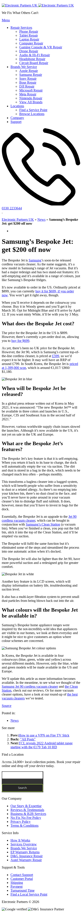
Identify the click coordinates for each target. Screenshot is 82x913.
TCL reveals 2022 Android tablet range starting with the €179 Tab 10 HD (41, 745)
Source (6, 706)
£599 (55, 356)
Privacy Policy (20, 821)
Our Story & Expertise (26, 806)
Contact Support (21, 875)
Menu (6, 20)
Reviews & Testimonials (27, 810)
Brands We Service (23, 848)
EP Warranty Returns (25, 852)
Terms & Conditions (24, 825)
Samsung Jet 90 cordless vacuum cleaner (30, 686)
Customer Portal (21, 879)
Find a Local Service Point (28, 894)
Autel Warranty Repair (26, 860)
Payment (16, 886)
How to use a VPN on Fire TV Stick (44, 735)
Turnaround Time (22, 890)
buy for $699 (20, 341)
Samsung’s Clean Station (43, 524)
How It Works (20, 840)
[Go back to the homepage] (38, 5)
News (41, 219)
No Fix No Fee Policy (25, 818)
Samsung (35, 260)
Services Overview (23, 844)
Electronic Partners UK (18, 219)
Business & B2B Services (28, 814)
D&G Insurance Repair (26, 856)
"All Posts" (28, 739)
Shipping (16, 882)
